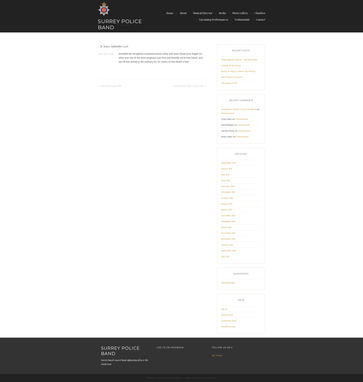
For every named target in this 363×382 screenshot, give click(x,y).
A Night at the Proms (231, 65)
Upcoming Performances (213, 19)
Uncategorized (228, 282)
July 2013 (225, 256)
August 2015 (226, 203)
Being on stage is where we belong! (238, 71)
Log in (224, 309)
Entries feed (227, 315)
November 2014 (228, 221)
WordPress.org (228, 326)
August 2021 (226, 168)
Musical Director (202, 13)
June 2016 (225, 180)
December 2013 (228, 233)
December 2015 (228, 192)
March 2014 (226, 227)
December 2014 (228, 215)
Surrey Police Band (120, 24)
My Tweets (217, 355)
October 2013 (227, 244)
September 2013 (228, 250)
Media (222, 13)
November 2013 (228, 239)
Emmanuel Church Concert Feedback (238, 109)
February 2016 (227, 186)
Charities (260, 13)
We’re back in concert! (231, 77)
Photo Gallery (240, 13)
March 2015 (226, 209)
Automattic (210, 378)
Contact (260, 19)
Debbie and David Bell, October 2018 (188, 86)
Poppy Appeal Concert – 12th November (239, 59)
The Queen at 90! (229, 83)
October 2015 (227, 198)
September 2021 (228, 163)
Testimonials (242, 19)
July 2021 (225, 174)
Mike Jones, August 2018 (111, 86)
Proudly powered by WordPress (164, 378)
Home (169, 13)
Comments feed (228, 320)
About (183, 13)
